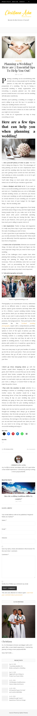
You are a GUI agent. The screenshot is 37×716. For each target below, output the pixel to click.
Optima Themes (23, 713)
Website (4, 538)
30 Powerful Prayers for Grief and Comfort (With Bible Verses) (17, 691)
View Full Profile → (7, 653)
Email (4, 529)
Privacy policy (6, 1)
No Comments (31, 449)
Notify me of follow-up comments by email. (15, 584)
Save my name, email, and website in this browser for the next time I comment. (18, 550)
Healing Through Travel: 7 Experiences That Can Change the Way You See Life (17, 699)
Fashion (18, 61)
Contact (22, 1)
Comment (5, 554)
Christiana (7, 641)
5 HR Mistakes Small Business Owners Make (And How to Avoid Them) (17, 683)
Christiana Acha (8, 449)
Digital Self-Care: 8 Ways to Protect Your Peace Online (16, 675)
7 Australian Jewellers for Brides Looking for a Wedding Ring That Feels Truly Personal (17, 667)
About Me (15, 1)
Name (4, 520)
